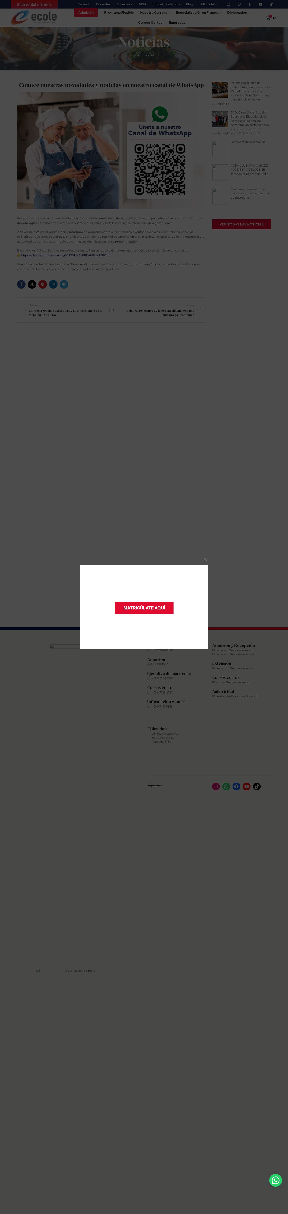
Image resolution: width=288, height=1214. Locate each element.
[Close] (206, 559)
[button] (275, 1180)
